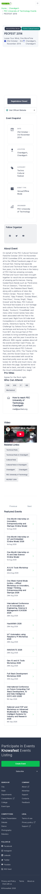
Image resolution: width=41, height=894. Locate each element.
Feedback (26, 802)
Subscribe (20, 771)
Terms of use (27, 818)
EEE (27, 385)
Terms (21, 881)
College (4, 802)
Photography (6, 830)
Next (29, 506)
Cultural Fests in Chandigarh (16, 465)
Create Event (20, 764)
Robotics (4, 834)
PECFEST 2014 (11, 479)
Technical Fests (12, 450)
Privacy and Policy (8, 881)
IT (21, 385)
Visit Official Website (17, 110)
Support (25, 794)
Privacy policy (27, 822)
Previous (13, 506)
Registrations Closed (19, 101)
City (2, 787)
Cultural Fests (11, 460)
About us (30, 881)
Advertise (25, 791)
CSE (7, 385)
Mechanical (10, 390)
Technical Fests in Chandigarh (17, 455)
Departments (6, 794)
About (24, 787)
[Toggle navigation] (38, 3)
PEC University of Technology (16, 474)
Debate (4, 822)
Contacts (25, 798)
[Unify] (6, 3)
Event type (5, 806)
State (3, 791)
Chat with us (7, 884)
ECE (14, 385)
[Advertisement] (20, 74)
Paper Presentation (8, 818)
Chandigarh (10, 469)
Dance (3, 826)
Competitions (6, 798)
